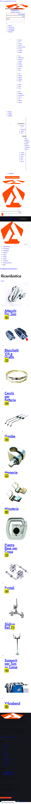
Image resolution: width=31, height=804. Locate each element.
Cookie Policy (12, 737)
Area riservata (21, 14)
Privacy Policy (4, 737)
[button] (2, 281)
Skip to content (4, 1)
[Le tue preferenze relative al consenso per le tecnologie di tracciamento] (8, 802)
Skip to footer (12, 1)
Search (8, 19)
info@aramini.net (15, 10)
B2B (23, 16)
